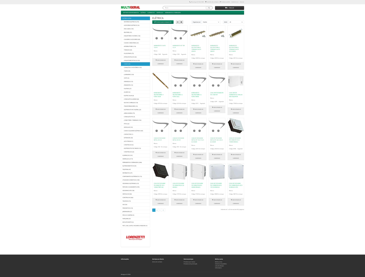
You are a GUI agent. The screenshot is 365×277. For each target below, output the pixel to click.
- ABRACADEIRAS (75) (129, 113)
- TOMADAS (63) (127, 50)
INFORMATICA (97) (127, 173)
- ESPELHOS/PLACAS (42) (130, 57)
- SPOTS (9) (126, 78)
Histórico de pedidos (221, 264)
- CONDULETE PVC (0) (129, 117)
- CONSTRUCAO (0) (128, 145)
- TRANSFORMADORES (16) (130, 106)
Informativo (218, 268)
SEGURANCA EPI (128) (128, 190)
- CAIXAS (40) (126, 64)
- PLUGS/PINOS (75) (128, 53)
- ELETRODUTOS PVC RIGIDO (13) (132, 148)
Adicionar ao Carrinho (161, 62)
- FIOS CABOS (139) (128, 29)
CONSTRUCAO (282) (128, 197)
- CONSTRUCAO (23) (128, 152)
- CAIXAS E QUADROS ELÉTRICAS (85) (133, 131)
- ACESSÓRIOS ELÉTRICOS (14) (131, 25)
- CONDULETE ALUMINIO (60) (131, 99)
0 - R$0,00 (230, 8)
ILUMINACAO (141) (128, 155)
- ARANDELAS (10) (128, 81)
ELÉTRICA (143, 12)
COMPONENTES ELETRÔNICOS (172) (132, 176)
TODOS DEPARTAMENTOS (132, 12)
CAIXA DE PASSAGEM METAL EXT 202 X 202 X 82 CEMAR (216, 140)
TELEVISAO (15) (127, 201)
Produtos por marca (189, 262)
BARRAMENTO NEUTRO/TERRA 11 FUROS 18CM (159, 94)
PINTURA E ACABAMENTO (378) (131, 187)
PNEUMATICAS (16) (128, 208)
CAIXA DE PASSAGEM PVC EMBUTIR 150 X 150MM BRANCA (234, 140)
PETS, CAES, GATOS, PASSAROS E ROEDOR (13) (135, 225)
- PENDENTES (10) (128, 85)
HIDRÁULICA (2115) (128, 159)
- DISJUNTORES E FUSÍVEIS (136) (131, 36)
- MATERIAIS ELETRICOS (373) (131, 22)
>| (163, 210)
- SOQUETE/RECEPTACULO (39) (131, 60)
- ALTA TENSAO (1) (128, 141)
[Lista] (178, 22)
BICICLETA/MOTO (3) (128, 222)
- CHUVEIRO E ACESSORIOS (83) (131, 39)
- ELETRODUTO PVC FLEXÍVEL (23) (132, 109)
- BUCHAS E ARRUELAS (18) (130, 102)
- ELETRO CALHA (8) (128, 95)
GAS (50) (125, 204)
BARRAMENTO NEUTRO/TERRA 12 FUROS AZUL (178, 94)
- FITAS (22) (126, 124)
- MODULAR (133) (128, 127)
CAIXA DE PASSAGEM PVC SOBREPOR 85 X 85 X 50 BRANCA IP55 (235, 185)
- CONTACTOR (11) (128, 134)
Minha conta (218, 262)
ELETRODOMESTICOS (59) (129, 166)
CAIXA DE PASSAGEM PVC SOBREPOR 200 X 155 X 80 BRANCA (216, 185)
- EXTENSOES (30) (128, 138)
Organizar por (197, 22)
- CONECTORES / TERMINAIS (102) (132, 120)
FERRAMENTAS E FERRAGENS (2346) (132, 162)
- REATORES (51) (127, 32)
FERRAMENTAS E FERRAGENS (173, 12)
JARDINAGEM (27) (127, 211)
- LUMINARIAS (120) (128, 74)
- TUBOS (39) (126, 71)
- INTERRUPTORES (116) (129, 46)
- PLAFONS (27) (127, 88)
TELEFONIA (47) (127, 169)
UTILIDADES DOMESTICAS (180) (131, 180)
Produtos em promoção (190, 264)
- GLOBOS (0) (126, 92)
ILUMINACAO (151, 12)
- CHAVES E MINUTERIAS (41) (131, 43)
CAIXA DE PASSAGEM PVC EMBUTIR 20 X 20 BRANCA (178, 185)
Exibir (225, 22)
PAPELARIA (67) (127, 218)
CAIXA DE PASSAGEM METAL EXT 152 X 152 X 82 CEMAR (197, 140)
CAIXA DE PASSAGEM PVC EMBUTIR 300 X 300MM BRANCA (197, 185)
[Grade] (181, 22)
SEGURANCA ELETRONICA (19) (131, 183)
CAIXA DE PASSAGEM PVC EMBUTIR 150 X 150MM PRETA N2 (159, 185)
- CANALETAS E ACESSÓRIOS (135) (132, 67)
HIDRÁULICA (160, 12)
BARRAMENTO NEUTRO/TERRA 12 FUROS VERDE (196, 94)
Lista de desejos (219, 266)
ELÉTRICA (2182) (127, 18)
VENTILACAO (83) (127, 194)
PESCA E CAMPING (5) (128, 215)
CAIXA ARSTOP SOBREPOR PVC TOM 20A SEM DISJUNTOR (235, 94)
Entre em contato (157, 262)
